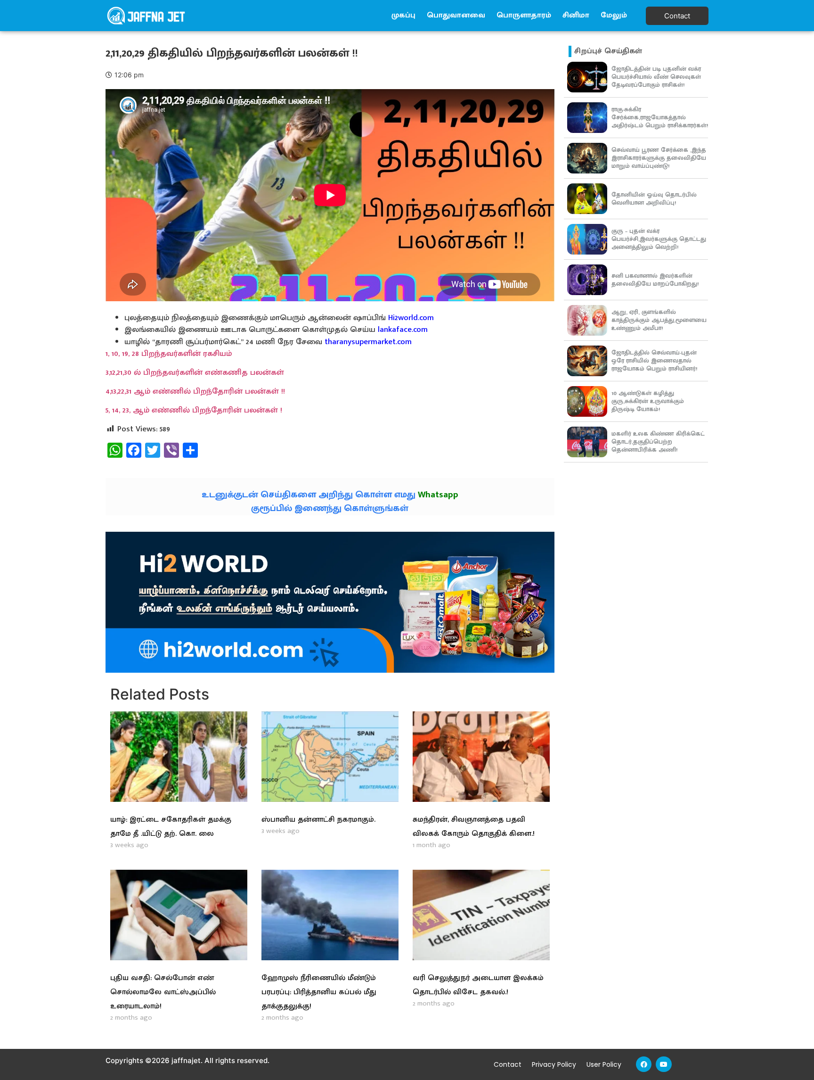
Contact (507, 1064)
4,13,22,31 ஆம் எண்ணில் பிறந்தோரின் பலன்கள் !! (195, 391)
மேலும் (614, 15)
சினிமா (575, 15)
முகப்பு (403, 15)
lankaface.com (403, 329)
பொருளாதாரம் (524, 15)
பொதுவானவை (456, 15)
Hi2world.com (411, 317)
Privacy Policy (554, 1064)
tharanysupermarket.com (368, 341)
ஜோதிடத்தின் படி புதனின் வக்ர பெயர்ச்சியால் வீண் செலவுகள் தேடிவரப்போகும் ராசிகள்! (656, 77)
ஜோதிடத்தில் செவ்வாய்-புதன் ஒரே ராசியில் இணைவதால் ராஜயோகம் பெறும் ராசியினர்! (654, 360)
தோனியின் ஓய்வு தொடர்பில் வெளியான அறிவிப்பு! (654, 199)
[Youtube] (664, 1064)
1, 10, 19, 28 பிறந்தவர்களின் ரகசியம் (169, 353)
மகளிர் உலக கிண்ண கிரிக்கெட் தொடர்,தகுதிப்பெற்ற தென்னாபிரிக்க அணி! (658, 442)
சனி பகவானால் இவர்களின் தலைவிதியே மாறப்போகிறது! (655, 280)
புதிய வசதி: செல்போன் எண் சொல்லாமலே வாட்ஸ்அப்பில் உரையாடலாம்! (163, 992)
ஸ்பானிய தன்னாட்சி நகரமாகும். (318, 819)
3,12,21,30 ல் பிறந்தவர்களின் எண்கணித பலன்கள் (195, 372)
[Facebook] (644, 1064)
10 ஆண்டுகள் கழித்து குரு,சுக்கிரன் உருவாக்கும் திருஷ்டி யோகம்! (647, 401)
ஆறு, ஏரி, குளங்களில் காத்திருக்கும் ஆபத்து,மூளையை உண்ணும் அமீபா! (659, 320)
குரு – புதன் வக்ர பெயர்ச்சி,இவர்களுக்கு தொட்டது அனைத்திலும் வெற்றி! (658, 239)
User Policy (603, 1064)
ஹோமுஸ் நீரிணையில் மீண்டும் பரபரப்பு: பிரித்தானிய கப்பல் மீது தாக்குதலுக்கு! (318, 992)
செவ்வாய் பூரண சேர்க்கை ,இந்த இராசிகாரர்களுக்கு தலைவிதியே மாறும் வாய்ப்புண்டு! (658, 158)
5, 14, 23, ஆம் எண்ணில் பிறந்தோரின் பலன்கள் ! (194, 410)
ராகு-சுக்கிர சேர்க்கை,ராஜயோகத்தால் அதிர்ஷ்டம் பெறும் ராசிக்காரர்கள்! (659, 117)
